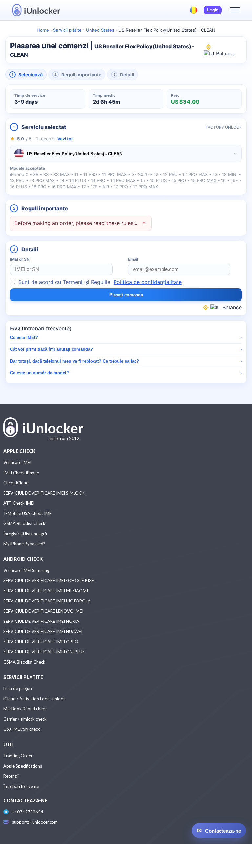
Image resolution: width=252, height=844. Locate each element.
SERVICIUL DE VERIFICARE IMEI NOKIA (41, 621)
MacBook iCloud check (25, 708)
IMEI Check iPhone (21, 472)
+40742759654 (27, 811)
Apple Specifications (22, 766)
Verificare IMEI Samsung (26, 570)
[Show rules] (144, 223)
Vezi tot (65, 138)
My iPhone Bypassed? (24, 543)
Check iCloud (16, 482)
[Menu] (235, 10)
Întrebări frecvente (21, 786)
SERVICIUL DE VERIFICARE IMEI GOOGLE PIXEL (49, 580)
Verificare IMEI (17, 462)
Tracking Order (17, 755)
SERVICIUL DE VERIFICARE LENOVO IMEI (43, 611)
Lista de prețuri (17, 688)
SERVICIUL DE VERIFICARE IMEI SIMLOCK (43, 493)
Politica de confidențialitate (148, 282)
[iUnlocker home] (36, 10)
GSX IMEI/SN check (21, 729)
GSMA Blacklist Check (24, 523)
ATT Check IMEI (18, 503)
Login (213, 10)
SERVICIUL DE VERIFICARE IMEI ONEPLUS (44, 651)
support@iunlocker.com (35, 822)
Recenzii (11, 776)
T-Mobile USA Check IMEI (28, 513)
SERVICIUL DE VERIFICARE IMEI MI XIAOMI (45, 590)
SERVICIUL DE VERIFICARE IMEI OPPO (40, 641)
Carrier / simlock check (25, 719)
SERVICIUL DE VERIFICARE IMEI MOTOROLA (47, 600)
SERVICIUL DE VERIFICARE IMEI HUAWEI (42, 631)
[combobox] (126, 153)
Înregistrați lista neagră (25, 533)
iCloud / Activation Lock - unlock (34, 698)
